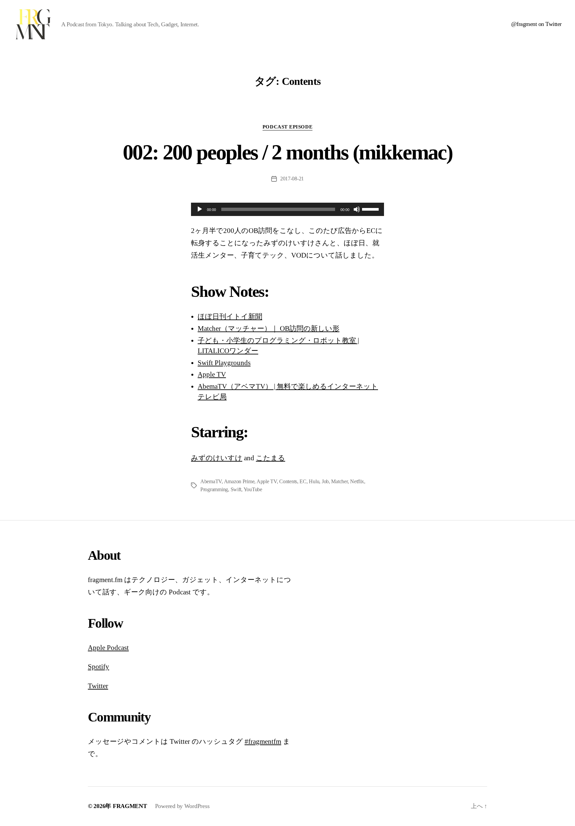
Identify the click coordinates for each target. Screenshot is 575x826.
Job (325, 481)
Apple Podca (106, 648)
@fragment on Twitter (536, 24)
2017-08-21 (292, 178)
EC (302, 481)
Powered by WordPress (182, 806)
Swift (236, 489)
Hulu (314, 481)
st (126, 648)
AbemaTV (211, 481)
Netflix (357, 481)
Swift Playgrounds (224, 363)
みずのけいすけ (216, 458)
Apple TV (212, 374)
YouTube (253, 489)
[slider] (371, 209)
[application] (287, 209)
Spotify (98, 667)
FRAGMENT (130, 806)
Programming (214, 489)
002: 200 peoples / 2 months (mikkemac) (287, 152)
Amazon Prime (239, 481)
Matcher (339, 481)
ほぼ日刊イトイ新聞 (230, 316)
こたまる (270, 458)
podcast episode (287, 126)
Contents (288, 481)
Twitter (98, 686)
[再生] (199, 209)
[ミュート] (356, 209)
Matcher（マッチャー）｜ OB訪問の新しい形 (268, 328)
